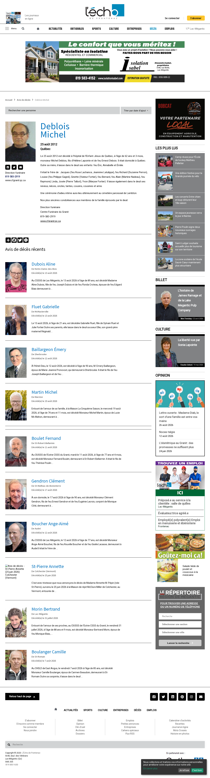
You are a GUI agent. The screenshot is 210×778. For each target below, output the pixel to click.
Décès (153, 28)
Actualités (55, 28)
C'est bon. (197, 770)
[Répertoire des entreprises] (180, 598)
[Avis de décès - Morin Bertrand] (78, 621)
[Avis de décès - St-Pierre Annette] (78, 579)
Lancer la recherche (178, 643)
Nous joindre (30, 730)
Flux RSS (130, 733)
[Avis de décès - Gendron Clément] (78, 493)
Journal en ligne (180, 727)
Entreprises (134, 28)
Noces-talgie (167, 432)
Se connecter (172, 18)
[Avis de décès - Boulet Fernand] (78, 450)
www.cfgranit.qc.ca (15, 180)
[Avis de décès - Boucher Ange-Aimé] (78, 536)
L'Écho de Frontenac (31, 753)
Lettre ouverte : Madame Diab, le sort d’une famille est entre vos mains (179, 417)
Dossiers (80, 733)
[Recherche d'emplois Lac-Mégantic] (180, 478)
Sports (96, 28)
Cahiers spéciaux (130, 730)
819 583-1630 (12, 765)
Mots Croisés (180, 730)
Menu (14, 29)
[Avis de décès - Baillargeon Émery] (78, 362)
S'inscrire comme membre (30, 723)
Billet (161, 280)
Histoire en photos (180, 733)
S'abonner (195, 18)
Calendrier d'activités (180, 720)
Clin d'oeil (80, 727)
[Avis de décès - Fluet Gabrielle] (78, 319)
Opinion (163, 375)
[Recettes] (180, 546)
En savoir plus (150, 768)
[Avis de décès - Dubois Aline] (78, 276)
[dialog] (174, 767)
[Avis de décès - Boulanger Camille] (78, 664)
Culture (114, 28)
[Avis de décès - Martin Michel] (78, 404)
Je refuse (184, 770)
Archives (80, 730)
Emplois (169, 28)
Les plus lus (167, 148)
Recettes (180, 723)
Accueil (8, 100)
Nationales (77, 28)
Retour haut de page (20, 696)
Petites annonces (130, 723)
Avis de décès (23, 100)
